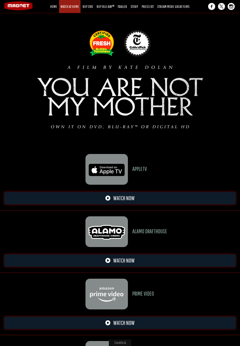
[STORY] (134, 2)
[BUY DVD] (88, 2)
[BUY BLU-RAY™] (105, 2)
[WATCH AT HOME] (69, 2)
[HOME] (54, 2)
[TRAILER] (122, 2)
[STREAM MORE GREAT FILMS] (173, 2)
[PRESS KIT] (147, 2)
